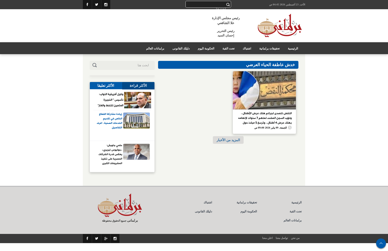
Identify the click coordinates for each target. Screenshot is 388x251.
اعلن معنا (267, 238)
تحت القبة (229, 48)
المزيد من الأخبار (228, 140)
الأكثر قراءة (138, 85)
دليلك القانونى (181, 48)
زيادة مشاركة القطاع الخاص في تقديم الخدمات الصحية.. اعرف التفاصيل (109, 121)
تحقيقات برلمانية (269, 48)
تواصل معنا (282, 238)
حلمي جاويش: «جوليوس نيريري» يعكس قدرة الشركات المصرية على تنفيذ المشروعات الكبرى (110, 154)
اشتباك (247, 48)
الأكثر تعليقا (105, 85)
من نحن (295, 238)
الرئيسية (293, 48)
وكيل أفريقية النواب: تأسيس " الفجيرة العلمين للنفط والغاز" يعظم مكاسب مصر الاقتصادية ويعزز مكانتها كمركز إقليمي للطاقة (110, 100)
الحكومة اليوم (206, 48)
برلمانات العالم (155, 48)
